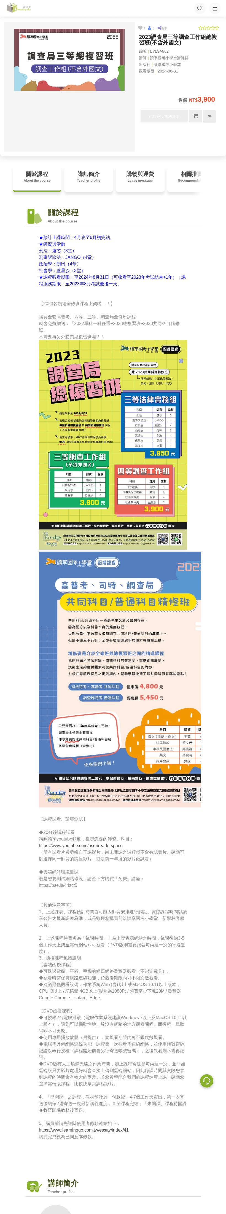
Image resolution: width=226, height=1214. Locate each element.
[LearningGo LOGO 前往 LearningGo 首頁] (19, 8)
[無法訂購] (195, 116)
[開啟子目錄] (214, 8)
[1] (140, 28)
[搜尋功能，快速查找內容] (199, 8)
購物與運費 (140, 176)
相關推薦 (192, 176)
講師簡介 (88, 176)
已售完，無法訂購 (164, 116)
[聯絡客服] (207, 1082)
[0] (149, 28)
